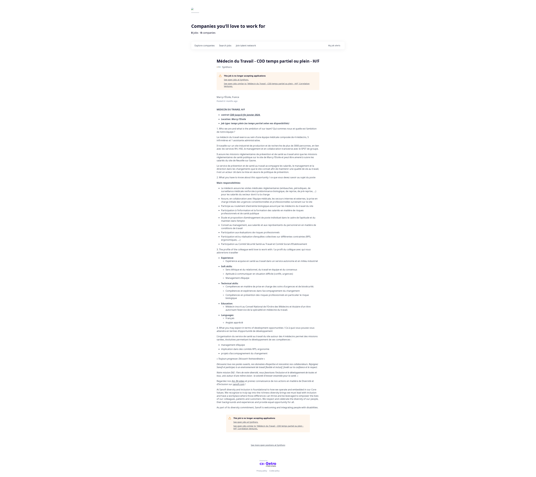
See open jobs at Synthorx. (236, 79)
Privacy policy (262, 471)
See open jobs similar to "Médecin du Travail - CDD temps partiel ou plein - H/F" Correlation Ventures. (267, 85)
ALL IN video (238, 381)
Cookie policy (274, 471)
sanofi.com (238, 384)
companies (205, 45)
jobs (225, 45)
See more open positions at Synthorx (268, 445)
